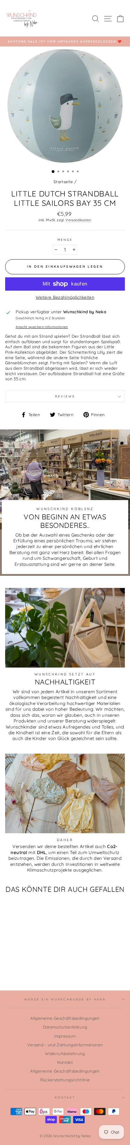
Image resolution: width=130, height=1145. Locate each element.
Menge (64, 240)
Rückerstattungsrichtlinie (65, 1079)
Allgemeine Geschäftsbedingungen (65, 1018)
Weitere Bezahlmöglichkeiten (65, 297)
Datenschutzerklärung (65, 1026)
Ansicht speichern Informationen (42, 327)
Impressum (65, 1035)
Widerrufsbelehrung (65, 1053)
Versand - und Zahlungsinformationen (65, 1044)
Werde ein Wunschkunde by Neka (65, 999)
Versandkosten (78, 220)
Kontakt (65, 1062)
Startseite (63, 181)
